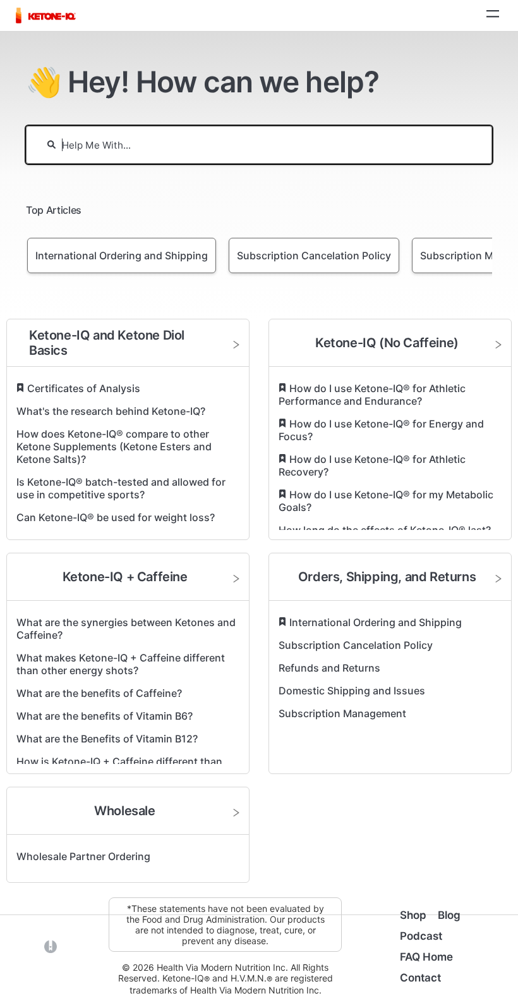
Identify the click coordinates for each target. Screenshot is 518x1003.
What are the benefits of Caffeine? (99, 693)
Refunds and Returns (329, 667)
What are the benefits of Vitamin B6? (104, 716)
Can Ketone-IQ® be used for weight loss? (115, 517)
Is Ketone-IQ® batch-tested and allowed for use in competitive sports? (121, 488)
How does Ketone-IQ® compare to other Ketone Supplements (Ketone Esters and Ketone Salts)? (114, 446)
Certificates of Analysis (83, 388)
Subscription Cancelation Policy (356, 645)
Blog (449, 915)
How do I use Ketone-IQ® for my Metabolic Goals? (386, 501)
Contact (420, 977)
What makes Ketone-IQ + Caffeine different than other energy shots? (120, 664)
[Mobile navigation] (492, 15)
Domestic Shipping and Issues (352, 690)
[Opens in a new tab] (50, 946)
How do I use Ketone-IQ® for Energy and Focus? (381, 430)
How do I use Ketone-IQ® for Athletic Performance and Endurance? (372, 394)
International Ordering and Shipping (375, 622)
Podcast (421, 936)
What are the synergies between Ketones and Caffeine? (126, 628)
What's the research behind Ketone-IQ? (110, 411)
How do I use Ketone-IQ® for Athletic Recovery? (372, 465)
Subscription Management (342, 713)
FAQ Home (426, 957)
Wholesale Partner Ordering (83, 856)
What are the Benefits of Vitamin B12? (107, 738)
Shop (413, 915)
